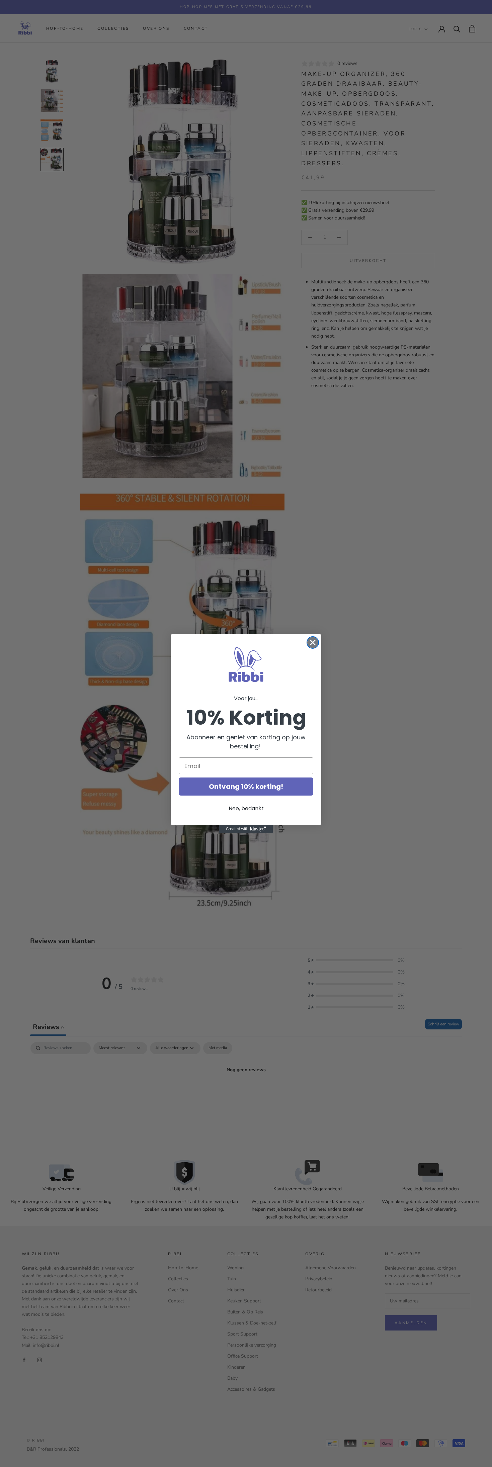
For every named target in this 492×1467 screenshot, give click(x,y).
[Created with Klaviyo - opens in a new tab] (246, 829)
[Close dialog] (313, 642)
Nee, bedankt (246, 808)
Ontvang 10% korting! (246, 786)
